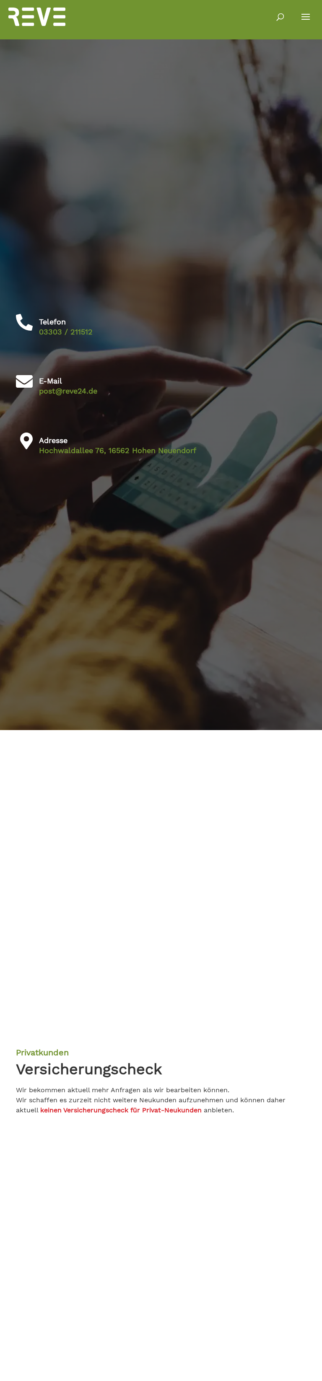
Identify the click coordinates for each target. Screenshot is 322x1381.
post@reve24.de (68, 390)
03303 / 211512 (66, 331)
